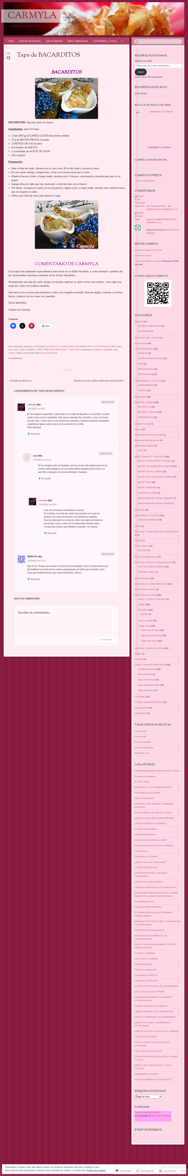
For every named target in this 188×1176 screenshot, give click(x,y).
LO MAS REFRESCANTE (146, 867)
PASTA (138, 526)
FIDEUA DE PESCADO (145, 834)
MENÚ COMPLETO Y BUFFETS (149, 457)
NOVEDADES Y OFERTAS (147, 515)
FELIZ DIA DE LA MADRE (146, 959)
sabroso (99, 349)
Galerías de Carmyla (30, 41)
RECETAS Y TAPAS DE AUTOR (149, 648)
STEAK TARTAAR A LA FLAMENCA (151, 823)
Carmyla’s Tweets (148, 175)
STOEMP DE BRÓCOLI (19, 381)
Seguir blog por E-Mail (151, 55)
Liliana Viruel (152, 219)
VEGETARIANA (145, 374)
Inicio (11, 41)
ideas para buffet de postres (147, 440)
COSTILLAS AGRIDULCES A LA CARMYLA (154, 845)
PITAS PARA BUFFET (144, 902)
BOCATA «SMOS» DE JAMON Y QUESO (153, 813)
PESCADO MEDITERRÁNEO (148, 907)
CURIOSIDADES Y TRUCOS (148, 381)
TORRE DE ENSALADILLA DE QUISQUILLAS (155, 887)
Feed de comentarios (144, 747)
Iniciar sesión (141, 736)
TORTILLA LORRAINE (145, 953)
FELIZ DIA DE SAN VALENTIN (148, 1051)
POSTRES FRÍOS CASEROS (151, 567)
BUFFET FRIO (144, 482)
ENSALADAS (141, 397)
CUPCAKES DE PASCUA (146, 975)
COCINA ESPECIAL (144, 349)
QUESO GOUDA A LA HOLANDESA (151, 1006)
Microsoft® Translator (161, 1116)
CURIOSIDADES (145, 385)
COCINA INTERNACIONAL (150, 358)
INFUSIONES (144, 331)
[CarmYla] (79, 18)
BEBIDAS (139, 321)
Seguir (141, 72)
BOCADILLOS (144, 407)
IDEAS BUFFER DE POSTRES (149, 435)
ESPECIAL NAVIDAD (147, 520)
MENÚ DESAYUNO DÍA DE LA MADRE (155, 498)
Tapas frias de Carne (150, 630)
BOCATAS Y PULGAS (148, 412)
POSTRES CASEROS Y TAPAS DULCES (153, 562)
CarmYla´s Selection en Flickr (148, 261)
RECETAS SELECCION (105, 346)
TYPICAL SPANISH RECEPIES (148, 702)
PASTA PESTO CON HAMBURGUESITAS (153, 787)
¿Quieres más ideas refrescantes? (150, 862)
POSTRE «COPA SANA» (146, 829)
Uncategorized (141, 708)
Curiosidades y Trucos (105, 41)
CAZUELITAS (141, 343)
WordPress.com (142, 753)
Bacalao (144, 614)
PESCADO (143, 610)
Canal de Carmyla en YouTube (148, 250)
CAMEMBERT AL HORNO (146, 1074)
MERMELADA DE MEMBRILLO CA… (163, 209)
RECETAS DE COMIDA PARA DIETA (151, 584)
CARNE (141, 604)
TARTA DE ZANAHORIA (145, 970)
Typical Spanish (54, 41)
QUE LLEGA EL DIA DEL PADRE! (150, 992)
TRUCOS (142, 390)
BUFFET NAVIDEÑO (147, 487)
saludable (108, 349)
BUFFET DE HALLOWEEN (150, 471)
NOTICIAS (139, 510)
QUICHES (142, 550)
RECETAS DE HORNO (145, 589)
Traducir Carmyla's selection (147, 1112)
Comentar (106, 639)
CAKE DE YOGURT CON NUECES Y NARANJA (156, 1031)
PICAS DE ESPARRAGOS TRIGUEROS (153, 1079)
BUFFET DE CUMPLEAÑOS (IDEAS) (154, 466)
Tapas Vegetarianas (77, 41)
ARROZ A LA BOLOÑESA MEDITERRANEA (154, 818)
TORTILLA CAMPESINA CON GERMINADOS (155, 1017)
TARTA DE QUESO (143, 964)
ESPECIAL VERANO (144, 402)
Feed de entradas (143, 742)
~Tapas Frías (73, 349)
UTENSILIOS (141, 713)
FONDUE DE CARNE (147, 493)
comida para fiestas (146, 669)
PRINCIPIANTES (145, 369)
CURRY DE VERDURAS (146, 1037)
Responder (108, 402)
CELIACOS (143, 353)
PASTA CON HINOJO (144, 798)
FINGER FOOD (142, 424)
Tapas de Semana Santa (149, 685)
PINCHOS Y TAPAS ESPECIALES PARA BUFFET (71, 346)
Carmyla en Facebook (151, 160)
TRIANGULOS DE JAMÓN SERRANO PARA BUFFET (99, 381)
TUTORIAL (140, 697)
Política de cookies (96, 1170)
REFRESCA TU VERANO (146, 857)
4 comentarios (15, 358)
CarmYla (32, 16)
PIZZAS (138, 540)
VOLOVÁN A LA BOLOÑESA (147, 793)
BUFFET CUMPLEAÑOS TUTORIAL (154, 461)
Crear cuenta (141, 731)
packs (140, 450)
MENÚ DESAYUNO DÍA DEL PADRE (154, 503)
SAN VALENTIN (145, 674)
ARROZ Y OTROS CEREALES (152, 599)
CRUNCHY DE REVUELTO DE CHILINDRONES (156, 986)
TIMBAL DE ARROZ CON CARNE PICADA (154, 1011)
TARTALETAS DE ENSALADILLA (149, 930)
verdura (11, 353)
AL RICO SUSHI (142, 782)
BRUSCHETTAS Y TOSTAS (147, 338)
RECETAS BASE (142, 578)
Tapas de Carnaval (146, 680)
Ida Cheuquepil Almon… (157, 206)
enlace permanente (48, 353)
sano (115, 349)
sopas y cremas (145, 620)
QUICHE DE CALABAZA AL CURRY (151, 840)
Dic (8, 54)
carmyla (32, 404)
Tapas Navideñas (27, 349)
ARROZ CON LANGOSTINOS (148, 882)
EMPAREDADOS (145, 417)
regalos (138, 654)
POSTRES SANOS (146, 572)
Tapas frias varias (149, 641)
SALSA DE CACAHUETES (146, 981)
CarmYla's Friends (143, 255)
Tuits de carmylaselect (145, 181)
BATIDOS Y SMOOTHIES (149, 326)
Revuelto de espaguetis (145, 776)
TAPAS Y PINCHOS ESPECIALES (51, 349)
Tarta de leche (141, 851)
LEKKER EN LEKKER (144, 446)
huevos (138, 429)
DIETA (140, 364)
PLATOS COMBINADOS (146, 557)
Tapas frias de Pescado (151, 635)
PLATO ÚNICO (141, 546)
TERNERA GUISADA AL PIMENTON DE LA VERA (157, 771)
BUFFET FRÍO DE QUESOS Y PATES (155, 477)
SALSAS (138, 659)
